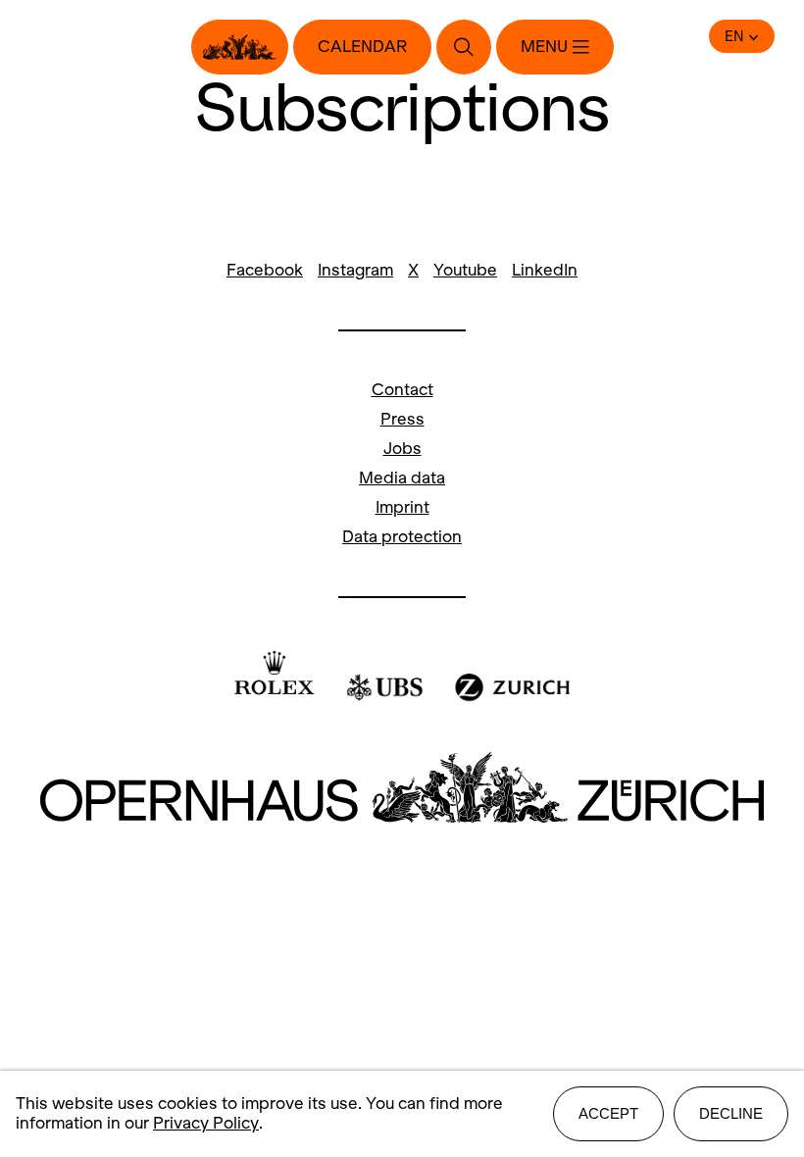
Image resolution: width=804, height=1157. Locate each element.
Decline (731, 1113)
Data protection (402, 537)
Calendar (362, 46)
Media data (402, 478)
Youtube (465, 270)
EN (734, 36)
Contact (402, 389)
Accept (608, 1113)
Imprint (402, 507)
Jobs (402, 448)
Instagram (355, 270)
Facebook (264, 270)
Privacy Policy (206, 1123)
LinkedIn (545, 270)
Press (402, 419)
